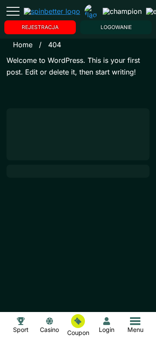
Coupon (78, 332)
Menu (135, 329)
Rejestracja (40, 27)
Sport (21, 329)
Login (106, 329)
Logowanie (116, 27)
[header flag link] (91, 11)
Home (22, 44)
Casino (49, 329)
